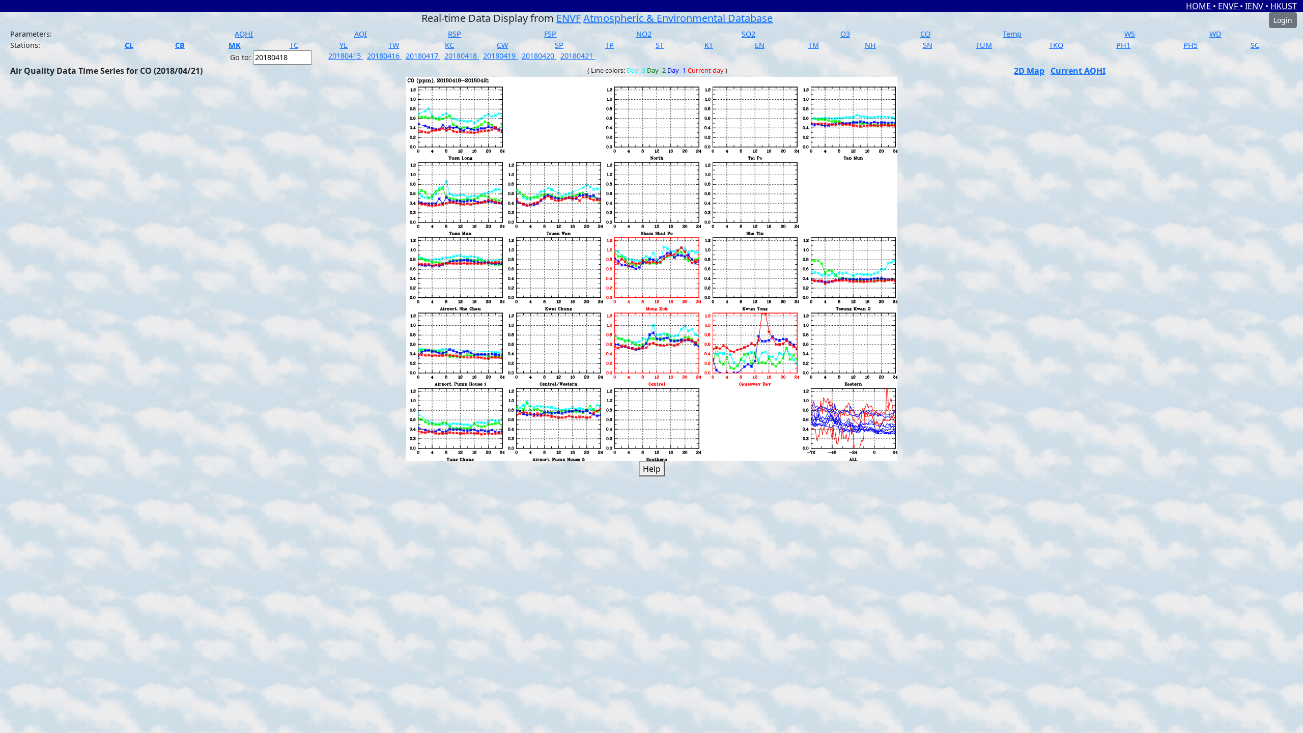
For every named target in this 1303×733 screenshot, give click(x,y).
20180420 (539, 56)
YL (343, 45)
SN (927, 45)
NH (870, 45)
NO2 (644, 34)
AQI (360, 34)
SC (1255, 45)
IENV (1255, 6)
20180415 (345, 56)
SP (559, 45)
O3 (845, 34)
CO (925, 34)
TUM (984, 45)
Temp (1012, 34)
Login (1282, 20)
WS (1129, 34)
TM (813, 45)
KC (449, 45)
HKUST (1283, 6)
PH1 (1123, 45)
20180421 (577, 56)
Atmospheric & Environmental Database (678, 18)
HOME (1199, 6)
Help (652, 468)
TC (294, 45)
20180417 (423, 56)
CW (502, 45)
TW (393, 45)
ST (660, 45)
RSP (454, 34)
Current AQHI (1078, 70)
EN (759, 45)
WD (1215, 34)
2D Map (1029, 70)
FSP (550, 34)
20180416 (384, 56)
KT (708, 45)
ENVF (1229, 6)
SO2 (748, 34)
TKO (1056, 45)
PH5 (1190, 45)
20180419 (500, 56)
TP (609, 45)
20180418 (461, 56)
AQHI (244, 34)
